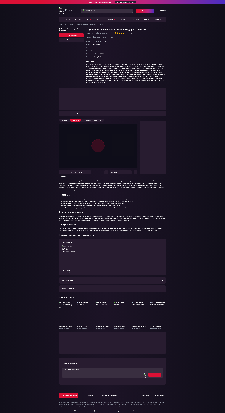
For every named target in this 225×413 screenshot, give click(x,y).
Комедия (97, 37)
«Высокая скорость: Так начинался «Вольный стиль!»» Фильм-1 (65, 328)
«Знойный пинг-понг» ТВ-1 (102, 327)
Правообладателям (160, 395)
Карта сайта (145, 395)
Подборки (67, 19)
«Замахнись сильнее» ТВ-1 (139, 327)
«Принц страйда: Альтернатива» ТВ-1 (156, 327)
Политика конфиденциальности (118, 411)
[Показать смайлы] (145, 375)
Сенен (111, 37)
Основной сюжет (67, 242)
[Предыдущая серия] (106, 172)
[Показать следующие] (167, 313)
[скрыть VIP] (165, 2)
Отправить (155, 375)
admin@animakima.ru (97, 411)
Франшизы (78, 19)
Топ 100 (123, 19)
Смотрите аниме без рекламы (112, 2)
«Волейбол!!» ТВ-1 (120, 326)
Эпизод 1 (114, 172)
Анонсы (146, 19)
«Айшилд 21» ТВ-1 (83, 326)
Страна (110, 19)
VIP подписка (145, 11)
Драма (89, 37)
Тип (88, 19)
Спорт (105, 37)
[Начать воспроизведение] (98, 145)
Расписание (157, 19)
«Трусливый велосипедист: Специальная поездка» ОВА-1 (69, 272)
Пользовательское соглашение (142, 411)
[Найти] (83, 11)
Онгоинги (136, 19)
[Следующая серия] (135, 172)
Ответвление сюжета (68, 288)
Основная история (67, 280)
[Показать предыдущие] (57, 313)
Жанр (98, 19)
